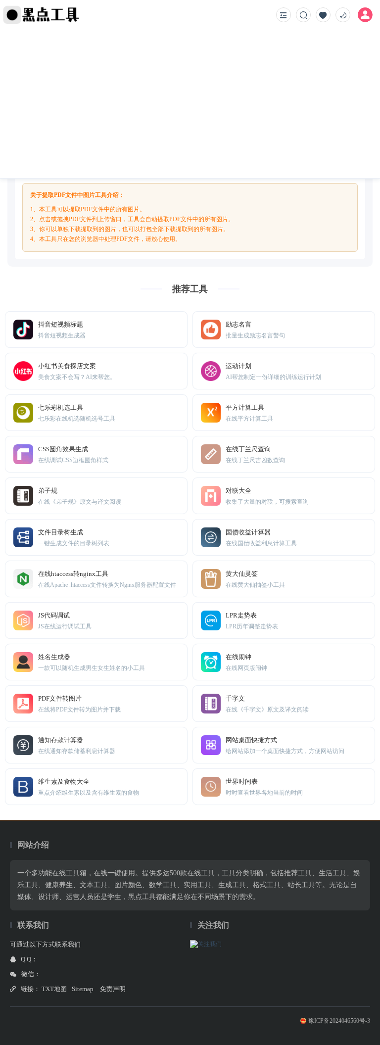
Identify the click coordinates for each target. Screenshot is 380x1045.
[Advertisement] (190, 104)
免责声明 (113, 989)
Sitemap (83, 989)
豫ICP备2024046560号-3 (339, 1020)
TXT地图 (54, 989)
